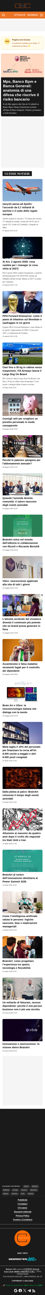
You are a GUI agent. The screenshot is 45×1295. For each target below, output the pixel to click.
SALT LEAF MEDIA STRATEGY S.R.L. (19, 1271)
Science (14, 1194)
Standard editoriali (22, 1212)
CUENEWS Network (31, 1269)
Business (34, 1190)
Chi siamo (22, 1208)
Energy (15, 1190)
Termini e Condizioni (22, 1220)
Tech (22, 1194)
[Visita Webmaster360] (22, 1259)
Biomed (35, 1186)
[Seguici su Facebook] (20, 1291)
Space (26, 1186)
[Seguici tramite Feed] (34, 1291)
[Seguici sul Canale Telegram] (29, 1291)
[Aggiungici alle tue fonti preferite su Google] (16, 1291)
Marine (5, 1194)
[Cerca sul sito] (4, 15)
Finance (24, 1190)
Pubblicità (22, 1200)
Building (6, 1190)
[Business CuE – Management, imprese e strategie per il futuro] (22, 6)
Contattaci (22, 1204)
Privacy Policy (22, 1216)
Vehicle (30, 1194)
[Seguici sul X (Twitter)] (25, 1291)
